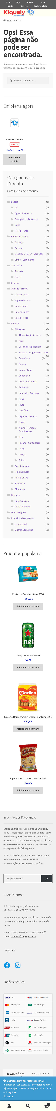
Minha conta (9, 1106)
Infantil (15, 323)
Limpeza (15, 494)
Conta (10, 6)
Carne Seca (24, 358)
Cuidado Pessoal (19, 288)
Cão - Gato (16, 265)
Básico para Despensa (30, 346)
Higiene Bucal (22, 471)
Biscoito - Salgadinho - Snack (33, 352)
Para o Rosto (21, 317)
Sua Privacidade (40, 6)
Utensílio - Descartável (22, 518)
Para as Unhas (22, 311)
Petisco (19, 271)
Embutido (24, 387)
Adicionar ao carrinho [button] (14, 159)
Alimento (20, 329)
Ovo (21, 436)
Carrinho (24, 6)
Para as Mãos (21, 305)
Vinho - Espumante (24, 259)
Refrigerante (21, 230)
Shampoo (20, 489)
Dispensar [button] (8, 1096)
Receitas (29, 2)
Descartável (21, 523)
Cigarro (15, 282)
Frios (21, 398)
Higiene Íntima (22, 300)
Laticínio (23, 410)
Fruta (21, 404)
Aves (21, 340)
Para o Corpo (21, 477)
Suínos (22, 460)
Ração (18, 277)
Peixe (21, 448)
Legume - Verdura (28, 416)
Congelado (24, 375)
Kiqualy (10, 1073)
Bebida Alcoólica (19, 236)
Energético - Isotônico (26, 219)
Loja (18, 2)
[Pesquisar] (46, 878)
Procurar (28, 1106)
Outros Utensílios (24, 529)
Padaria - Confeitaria (29, 442)
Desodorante (21, 294)
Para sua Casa (22, 500)
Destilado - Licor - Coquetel (29, 253)
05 (16, 207)
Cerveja (18, 248)
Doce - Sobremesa (28, 381)
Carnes (22, 364)
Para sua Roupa (22, 506)
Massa (22, 421)
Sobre (42, 2)
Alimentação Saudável (30, 335)
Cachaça (19, 242)
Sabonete (20, 483)
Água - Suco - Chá (23, 213)
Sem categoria (18, 512)
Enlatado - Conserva (29, 392)
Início (8, 2)
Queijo (22, 454)
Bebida (14, 201)
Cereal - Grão (25, 369)
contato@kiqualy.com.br (23, 936)
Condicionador (22, 466)
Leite (17, 224)
